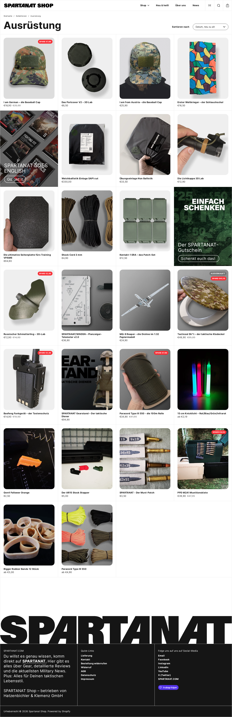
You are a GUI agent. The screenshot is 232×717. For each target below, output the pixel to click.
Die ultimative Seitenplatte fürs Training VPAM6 (29, 226)
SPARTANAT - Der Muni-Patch (145, 463)
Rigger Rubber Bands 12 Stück (29, 539)
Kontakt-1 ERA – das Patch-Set (145, 226)
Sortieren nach (180, 26)
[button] (209, 5)
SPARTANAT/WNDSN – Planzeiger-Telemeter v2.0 (87, 305)
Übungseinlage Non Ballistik (145, 149)
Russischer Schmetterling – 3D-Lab (29, 305)
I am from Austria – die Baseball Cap (145, 72)
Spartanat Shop (37, 711)
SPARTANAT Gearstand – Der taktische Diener (87, 385)
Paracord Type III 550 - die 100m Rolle (145, 385)
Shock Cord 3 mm (87, 226)
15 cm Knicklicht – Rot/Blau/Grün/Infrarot (203, 385)
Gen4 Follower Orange (29, 463)
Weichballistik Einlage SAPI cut (87, 149)
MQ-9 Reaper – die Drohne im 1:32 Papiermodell (145, 305)
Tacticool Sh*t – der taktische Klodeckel (203, 305)
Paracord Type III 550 (87, 539)
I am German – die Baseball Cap (29, 72)
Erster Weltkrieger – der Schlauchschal (203, 72)
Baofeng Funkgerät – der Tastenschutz (29, 385)
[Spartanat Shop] (29, 5)
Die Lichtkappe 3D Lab (203, 149)
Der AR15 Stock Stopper (87, 463)
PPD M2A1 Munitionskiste (203, 463)
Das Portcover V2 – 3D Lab (87, 72)
